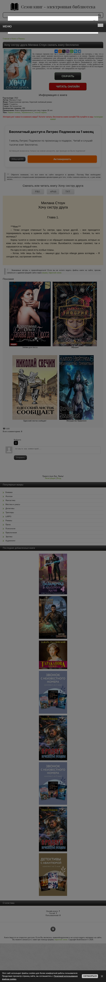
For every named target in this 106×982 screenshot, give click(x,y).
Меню (7, 26)
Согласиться (90, 976)
